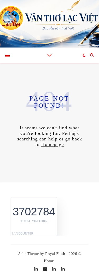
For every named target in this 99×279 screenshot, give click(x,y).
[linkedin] (45, 269)
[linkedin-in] (36, 269)
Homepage (52, 144)
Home (49, 261)
